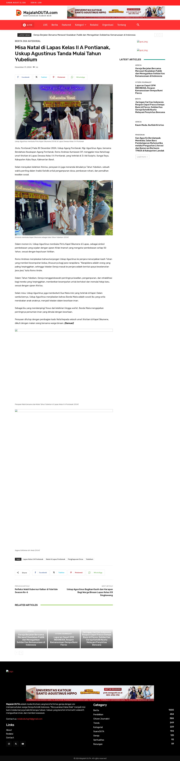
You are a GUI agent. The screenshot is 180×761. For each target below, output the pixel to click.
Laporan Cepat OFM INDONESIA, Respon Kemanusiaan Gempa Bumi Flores (63, 641)
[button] (138, 25)
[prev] (156, 35)
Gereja (31, 631)
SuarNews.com (126, 167)
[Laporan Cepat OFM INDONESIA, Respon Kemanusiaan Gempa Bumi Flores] (64, 629)
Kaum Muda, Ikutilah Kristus (149, 125)
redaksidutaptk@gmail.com (29, 719)
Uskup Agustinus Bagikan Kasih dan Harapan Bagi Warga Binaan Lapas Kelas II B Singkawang (90, 592)
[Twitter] (16, 743)
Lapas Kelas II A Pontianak (33, 559)
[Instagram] (9, 743)
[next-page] (21, 653)
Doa (25, 41)
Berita (18, 41)
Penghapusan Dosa (75, 559)
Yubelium (89, 559)
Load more (141, 157)
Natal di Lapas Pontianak (55, 559)
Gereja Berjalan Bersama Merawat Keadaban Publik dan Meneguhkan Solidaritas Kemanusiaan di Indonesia (84, 35)
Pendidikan (140, 135)
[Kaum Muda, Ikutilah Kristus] (126, 124)
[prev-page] (16, 653)
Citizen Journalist (63, 634)
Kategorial (34, 41)
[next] (161, 35)
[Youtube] (22, 743)
